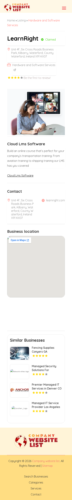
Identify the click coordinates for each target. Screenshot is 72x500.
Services (36, 488)
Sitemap (47, 465)
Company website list (46, 461)
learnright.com (55, 200)
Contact (36, 494)
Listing (21, 20)
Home (11, 20)
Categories (36, 482)
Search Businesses (36, 476)
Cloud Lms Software (20, 175)
